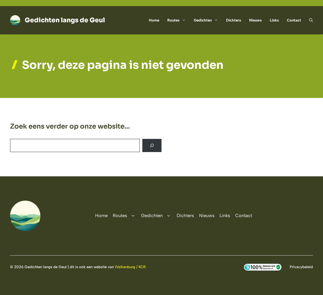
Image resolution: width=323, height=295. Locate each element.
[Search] (152, 145)
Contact (294, 20)
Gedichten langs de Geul (65, 20)
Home (154, 20)
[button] (309, 20)
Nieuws (255, 20)
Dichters (233, 20)
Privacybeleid (301, 267)
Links (274, 20)
